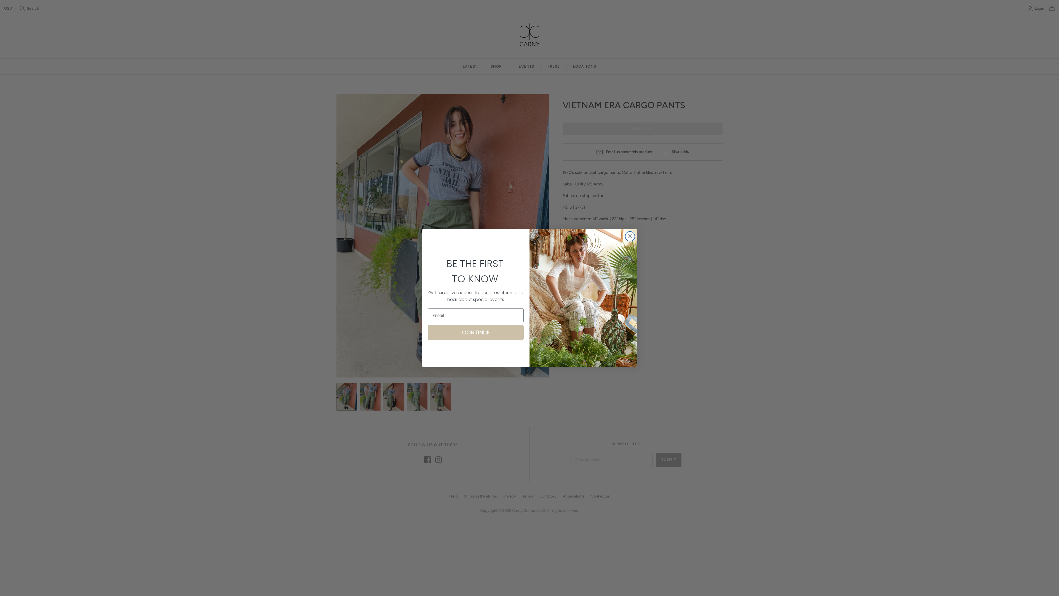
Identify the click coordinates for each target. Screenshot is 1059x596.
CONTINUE (476, 332)
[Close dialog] (630, 236)
